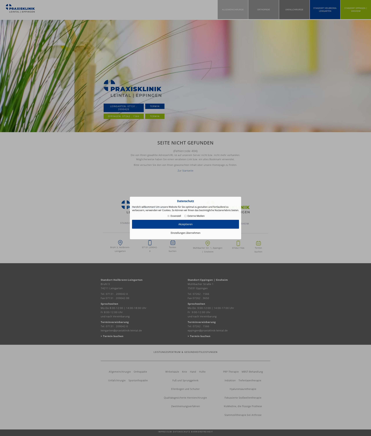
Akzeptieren (185, 224)
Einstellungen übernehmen (185, 232)
